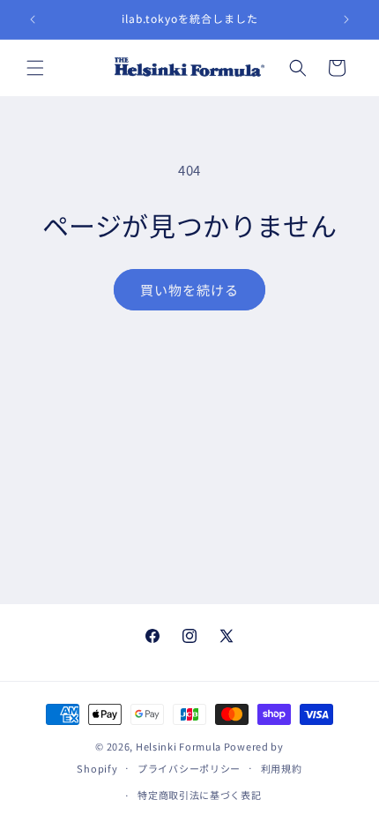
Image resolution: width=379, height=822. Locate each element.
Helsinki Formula (178, 746)
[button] (35, 68)
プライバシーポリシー (189, 768)
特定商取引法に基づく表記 (199, 795)
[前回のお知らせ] (32, 19)
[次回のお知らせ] (346, 19)
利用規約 (281, 768)
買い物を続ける (189, 289)
